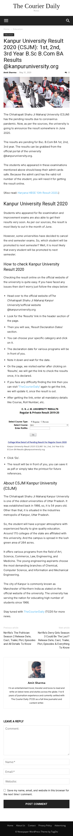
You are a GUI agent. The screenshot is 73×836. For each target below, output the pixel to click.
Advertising (60, 825)
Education (18, 29)
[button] (6, 20)
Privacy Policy (45, 825)
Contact (32, 825)
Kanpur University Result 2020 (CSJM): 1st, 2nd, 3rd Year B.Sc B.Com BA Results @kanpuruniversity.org (33, 53)
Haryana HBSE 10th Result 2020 (38, 192)
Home (7, 29)
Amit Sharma (10, 72)
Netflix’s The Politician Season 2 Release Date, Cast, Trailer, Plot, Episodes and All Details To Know (19, 638)
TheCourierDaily (29, 386)
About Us (20, 825)
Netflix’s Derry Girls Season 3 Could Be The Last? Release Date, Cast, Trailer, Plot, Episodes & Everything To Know (53, 640)
